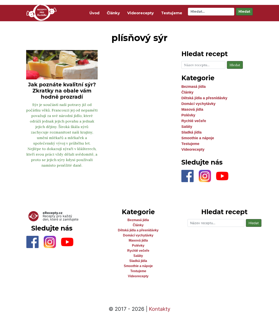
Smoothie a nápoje (197, 138)
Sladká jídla (191, 132)
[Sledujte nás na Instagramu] (207, 177)
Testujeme (171, 13)
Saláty (186, 127)
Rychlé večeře (193, 121)
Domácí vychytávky (198, 104)
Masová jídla (192, 109)
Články (113, 13)
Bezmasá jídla (193, 87)
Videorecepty (140, 13)
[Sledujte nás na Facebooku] (190, 177)
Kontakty (159, 309)
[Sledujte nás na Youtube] (224, 177)
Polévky (188, 115)
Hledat (244, 11)
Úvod (95, 13)
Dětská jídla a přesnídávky (204, 98)
